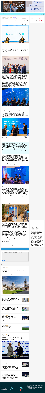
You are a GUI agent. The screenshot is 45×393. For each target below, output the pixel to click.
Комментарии (8, 245)
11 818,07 (35, 18)
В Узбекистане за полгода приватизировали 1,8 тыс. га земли (9, 327)
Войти (3, 260)
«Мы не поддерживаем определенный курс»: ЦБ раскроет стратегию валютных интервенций (10, 364)
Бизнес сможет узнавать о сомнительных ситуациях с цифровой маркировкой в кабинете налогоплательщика (10, 308)
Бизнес (7, 267)
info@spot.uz (31, 390)
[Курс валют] (41, 14)
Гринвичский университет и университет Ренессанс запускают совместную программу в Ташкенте (14, 270)
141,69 (35, 21)
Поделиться (14, 245)
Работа (11, 389)
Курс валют (32, 17)
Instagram (21, 386)
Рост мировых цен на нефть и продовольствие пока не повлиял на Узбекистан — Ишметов (9, 317)
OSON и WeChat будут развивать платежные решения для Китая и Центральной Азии (13, 336)
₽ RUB (32, 21)
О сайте (11, 386)
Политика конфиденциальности (12, 388)
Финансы (6, 361)
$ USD (32, 18)
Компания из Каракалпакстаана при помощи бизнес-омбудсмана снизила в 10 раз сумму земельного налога (10, 299)
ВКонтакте (21, 387)
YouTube (21, 388)
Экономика (7, 315)
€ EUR (32, 20)
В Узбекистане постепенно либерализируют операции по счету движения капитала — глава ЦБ (9, 374)
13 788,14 (35, 20)
